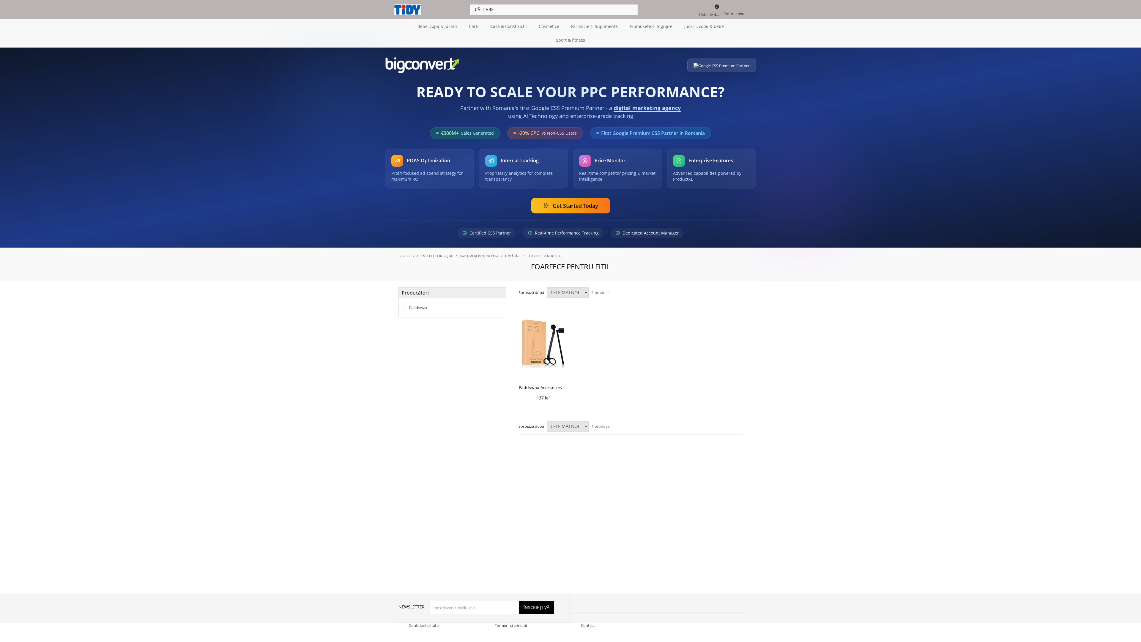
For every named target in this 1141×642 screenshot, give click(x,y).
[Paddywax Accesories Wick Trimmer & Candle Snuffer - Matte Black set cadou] (543, 344)
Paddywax (454, 307)
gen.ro (404, 256)
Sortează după (531, 292)
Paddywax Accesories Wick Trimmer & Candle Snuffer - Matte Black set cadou (543, 387)
